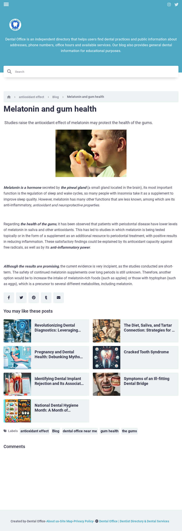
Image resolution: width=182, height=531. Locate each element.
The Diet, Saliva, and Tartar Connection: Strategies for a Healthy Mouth (149, 328)
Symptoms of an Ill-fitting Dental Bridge (146, 381)
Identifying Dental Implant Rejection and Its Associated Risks (60, 381)
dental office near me (80, 431)
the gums (129, 431)
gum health (110, 431)
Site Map (66, 521)
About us (52, 521)
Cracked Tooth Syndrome (146, 352)
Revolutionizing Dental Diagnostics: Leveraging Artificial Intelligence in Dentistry (56, 328)
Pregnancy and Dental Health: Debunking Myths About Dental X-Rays (57, 355)
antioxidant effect (31, 97)
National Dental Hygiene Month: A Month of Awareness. (56, 408)
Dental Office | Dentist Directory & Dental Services (134, 521)
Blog (55, 97)
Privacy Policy (83, 521)
